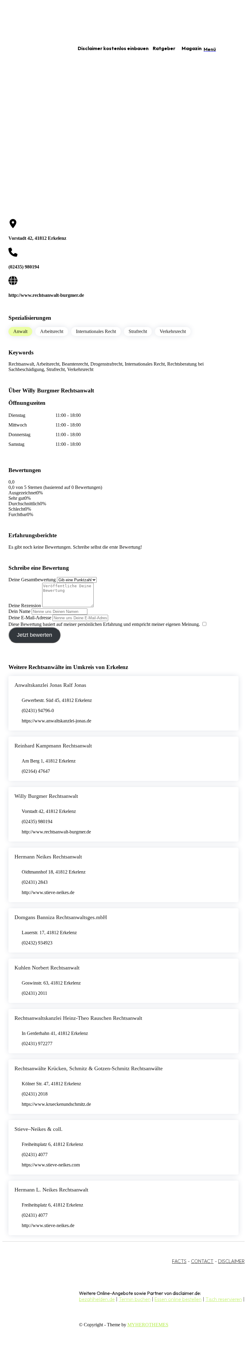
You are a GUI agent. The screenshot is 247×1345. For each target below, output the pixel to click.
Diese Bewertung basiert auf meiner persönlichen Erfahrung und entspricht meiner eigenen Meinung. (104, 624)
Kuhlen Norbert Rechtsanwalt (47, 968)
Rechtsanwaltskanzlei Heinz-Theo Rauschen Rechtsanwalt (78, 1018)
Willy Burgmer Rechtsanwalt (46, 796)
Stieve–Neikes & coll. (38, 1129)
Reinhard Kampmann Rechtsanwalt (53, 746)
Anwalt (20, 331)
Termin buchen (135, 1299)
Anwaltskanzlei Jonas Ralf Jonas (50, 685)
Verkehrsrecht (173, 331)
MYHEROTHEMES (147, 1324)
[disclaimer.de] (32, 48)
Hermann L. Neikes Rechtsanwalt (51, 1190)
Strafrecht (138, 331)
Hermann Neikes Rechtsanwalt (48, 857)
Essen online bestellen (178, 1299)
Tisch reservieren (223, 1299)
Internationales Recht (96, 331)
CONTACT (202, 1261)
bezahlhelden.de (97, 1299)
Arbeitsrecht (51, 331)
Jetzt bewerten (34, 635)
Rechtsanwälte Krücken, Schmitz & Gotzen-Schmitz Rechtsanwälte (88, 1068)
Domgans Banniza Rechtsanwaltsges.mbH (60, 917)
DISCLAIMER (231, 1261)
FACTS (179, 1261)
